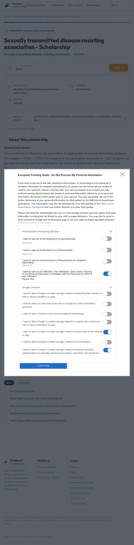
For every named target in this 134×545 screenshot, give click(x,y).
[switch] (107, 239)
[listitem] (67, 231)
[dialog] (67, 272)
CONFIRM (43, 366)
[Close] (123, 175)
